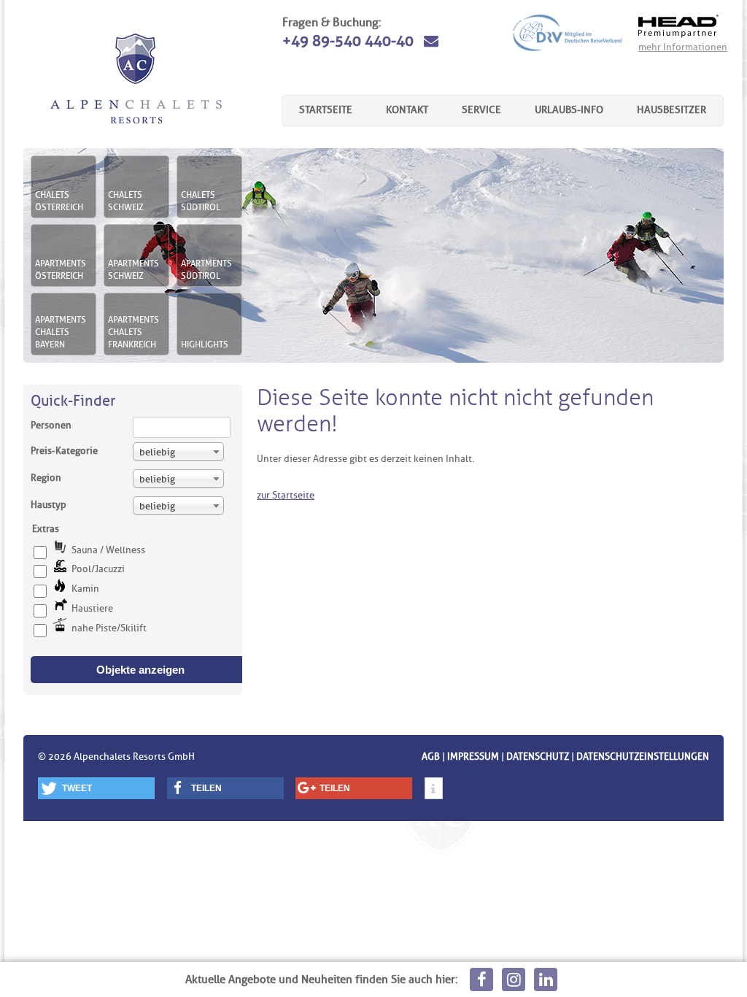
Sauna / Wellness (108, 549)
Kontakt (407, 110)
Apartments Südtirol (206, 269)
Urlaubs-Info (569, 110)
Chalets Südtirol (200, 200)
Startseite (325, 110)
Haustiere (92, 608)
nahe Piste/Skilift (109, 628)
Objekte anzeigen (140, 669)
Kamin (85, 588)
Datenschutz (537, 756)
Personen (51, 425)
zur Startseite (285, 495)
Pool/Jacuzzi (98, 568)
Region (46, 477)
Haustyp (48, 504)
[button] (96, 788)
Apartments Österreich (60, 269)
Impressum (473, 756)
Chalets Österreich (59, 200)
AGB (431, 756)
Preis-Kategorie (64, 450)
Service (481, 110)
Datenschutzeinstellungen (642, 756)
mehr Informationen (682, 47)
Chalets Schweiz (126, 200)
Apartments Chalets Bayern (60, 332)
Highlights (204, 344)
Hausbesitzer (671, 110)
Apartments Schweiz (133, 269)
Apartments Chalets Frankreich (133, 332)
